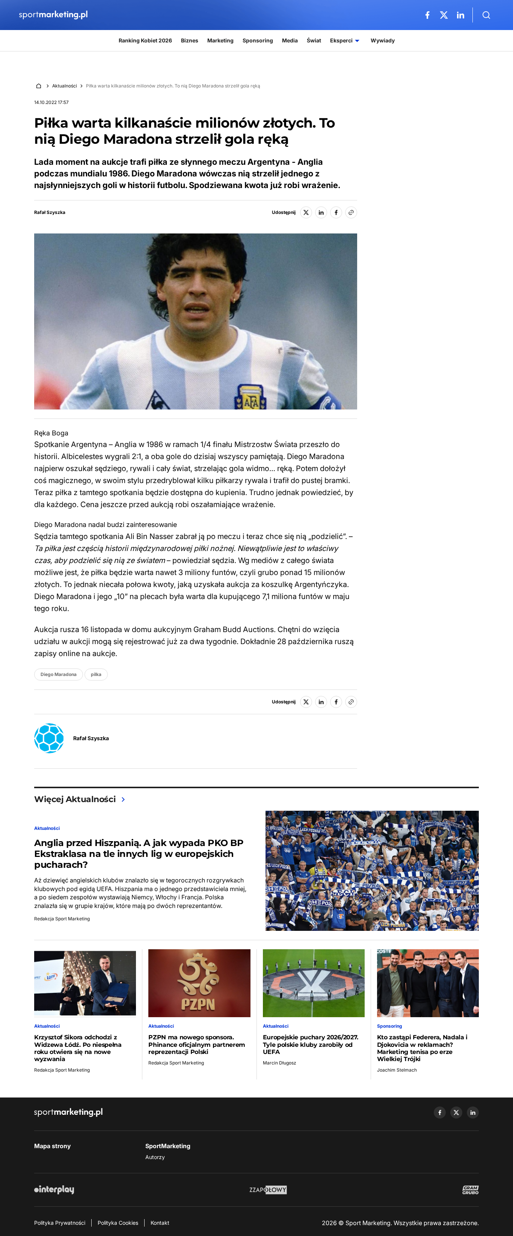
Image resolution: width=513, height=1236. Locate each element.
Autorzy (155, 1157)
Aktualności (64, 86)
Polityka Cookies (118, 1222)
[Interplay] (54, 1189)
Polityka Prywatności (59, 1222)
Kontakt (160, 1222)
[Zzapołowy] (268, 1189)
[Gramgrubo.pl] (470, 1189)
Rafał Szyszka (49, 212)
